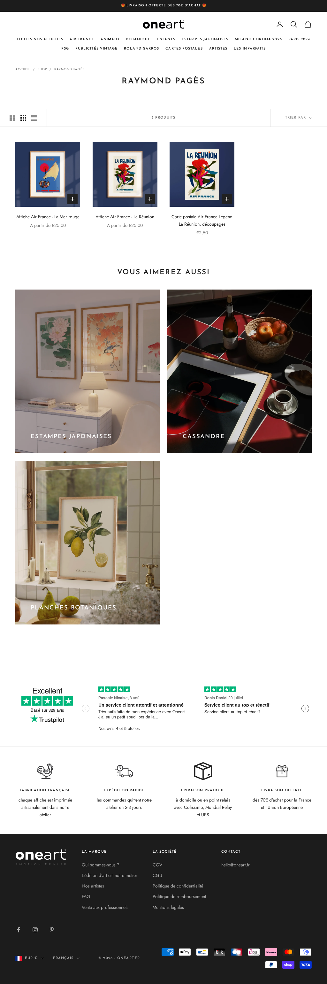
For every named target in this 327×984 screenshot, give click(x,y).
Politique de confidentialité (178, 886)
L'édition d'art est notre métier (109, 875)
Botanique (138, 39)
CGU (157, 875)
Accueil (22, 69)
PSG (65, 48)
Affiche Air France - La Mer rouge (48, 216)
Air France (82, 39)
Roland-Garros (141, 48)
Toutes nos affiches (40, 39)
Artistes (218, 48)
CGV (157, 865)
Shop (42, 69)
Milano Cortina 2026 (258, 39)
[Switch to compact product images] (34, 118)
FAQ (86, 896)
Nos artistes (93, 886)
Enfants (166, 39)
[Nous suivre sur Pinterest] (52, 929)
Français (63, 958)
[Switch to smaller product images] (23, 118)
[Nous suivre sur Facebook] (18, 929)
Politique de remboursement (179, 896)
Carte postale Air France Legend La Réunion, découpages (201, 220)
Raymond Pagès (69, 69)
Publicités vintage (96, 48)
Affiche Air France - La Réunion (124, 216)
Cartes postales (183, 48)
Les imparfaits (250, 48)
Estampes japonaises (205, 39)
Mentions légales (168, 907)
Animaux (110, 39)
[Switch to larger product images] (12, 118)
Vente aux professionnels (105, 907)
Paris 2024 (299, 39)
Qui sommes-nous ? (100, 865)
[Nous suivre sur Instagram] (35, 929)
